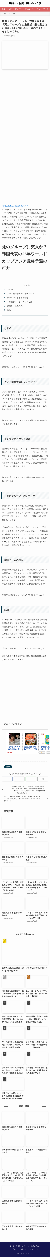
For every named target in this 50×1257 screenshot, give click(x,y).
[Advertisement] (25, 102)
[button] (7, 779)
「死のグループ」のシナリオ (19, 302)
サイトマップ (33, 1249)
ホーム (12, 1246)
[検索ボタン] (46, 3)
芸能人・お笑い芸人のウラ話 (25, 3)
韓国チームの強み (14, 306)
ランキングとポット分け (17, 298)
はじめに (11, 289)
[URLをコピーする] (42, 779)
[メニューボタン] (3, 3)
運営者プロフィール (23, 1246)
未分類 (8, 767)
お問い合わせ (35, 1246)
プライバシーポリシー (19, 1249)
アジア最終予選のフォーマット (20, 293)
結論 (9, 310)
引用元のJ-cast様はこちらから (15, 206)
